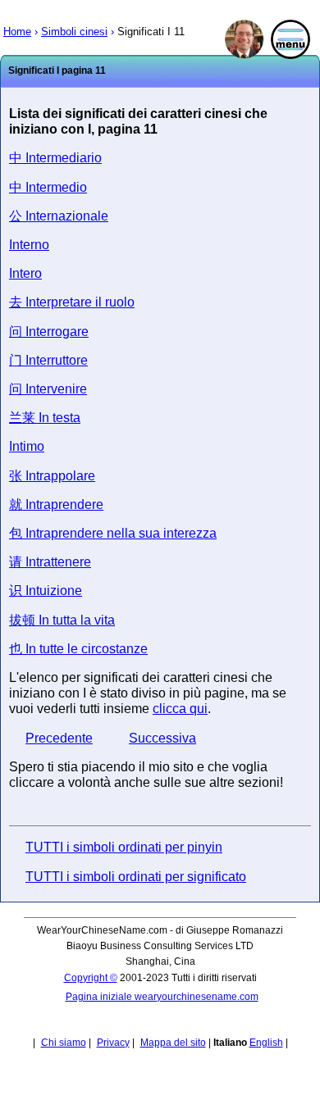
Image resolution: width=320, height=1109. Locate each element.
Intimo (26, 446)
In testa (44, 418)
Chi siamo (63, 1042)
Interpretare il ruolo (72, 302)
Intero (25, 273)
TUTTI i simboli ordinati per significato (135, 877)
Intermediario (55, 158)
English (266, 1042)
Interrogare (49, 332)
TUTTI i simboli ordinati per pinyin (123, 847)
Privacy (113, 1042)
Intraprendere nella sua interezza (113, 533)
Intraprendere (56, 504)
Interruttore (48, 360)
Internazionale (58, 216)
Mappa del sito (173, 1042)
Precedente (59, 738)
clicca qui (180, 709)
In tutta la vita (62, 620)
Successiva (162, 738)
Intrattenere (50, 562)
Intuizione (45, 591)
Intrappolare (52, 476)
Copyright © (90, 978)
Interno (29, 245)
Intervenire (48, 389)
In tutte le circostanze (78, 649)
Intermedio (48, 187)
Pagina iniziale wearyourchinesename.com (162, 996)
